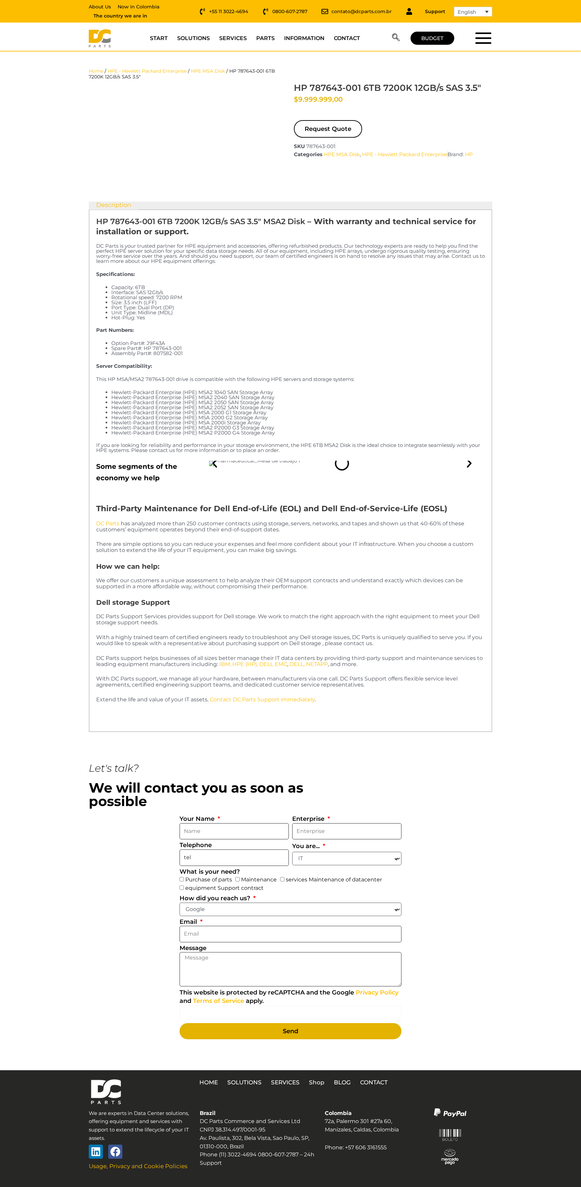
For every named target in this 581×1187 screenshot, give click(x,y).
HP (469, 154)
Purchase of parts (208, 879)
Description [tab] (113, 205)
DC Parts (107, 523)
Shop (316, 1082)
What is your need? (210, 871)
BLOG (342, 1082)
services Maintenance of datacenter (334, 879)
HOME (208, 1082)
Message (193, 948)
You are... (306, 846)
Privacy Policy (377, 992)
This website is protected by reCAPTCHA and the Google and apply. (289, 997)
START (159, 38)
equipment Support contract (224, 888)
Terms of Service (218, 1001)
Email (189, 922)
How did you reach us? (216, 898)
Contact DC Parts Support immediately (262, 699)
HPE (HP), (245, 664)
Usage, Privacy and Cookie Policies (138, 1166)
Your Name (198, 819)
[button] (396, 38)
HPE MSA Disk (208, 71)
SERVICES (233, 38)
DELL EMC (273, 664)
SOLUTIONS (193, 38)
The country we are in (120, 16)
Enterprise (309, 819)
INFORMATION (304, 38)
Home (96, 71)
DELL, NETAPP (308, 664)
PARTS (265, 38)
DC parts (483, 38)
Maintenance (259, 879)
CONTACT (347, 38)
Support (435, 11)
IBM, (225, 664)
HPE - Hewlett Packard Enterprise (147, 71)
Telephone (196, 845)
